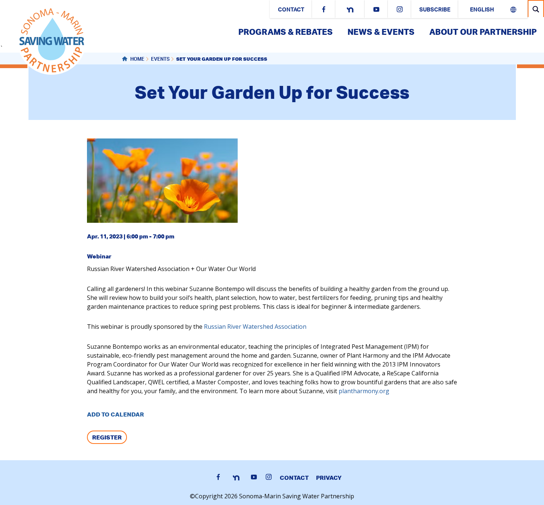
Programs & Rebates (285, 32)
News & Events (380, 32)
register (107, 437)
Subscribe (434, 10)
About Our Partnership (483, 32)
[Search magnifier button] (536, 9)
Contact (291, 10)
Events (160, 59)
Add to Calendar (115, 414)
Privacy (329, 477)
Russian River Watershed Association (255, 326)
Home (136, 59)
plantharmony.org (364, 391)
